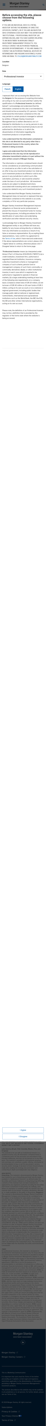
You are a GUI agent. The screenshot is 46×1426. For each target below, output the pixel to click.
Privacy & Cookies (9, 1411)
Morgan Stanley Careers (12, 1357)
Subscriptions (7, 1407)
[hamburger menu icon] (4, 5)
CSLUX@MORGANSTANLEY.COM (29, 56)
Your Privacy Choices (10, 1416)
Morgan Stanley (8, 1352)
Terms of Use (10, 239)
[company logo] (19, 4)
